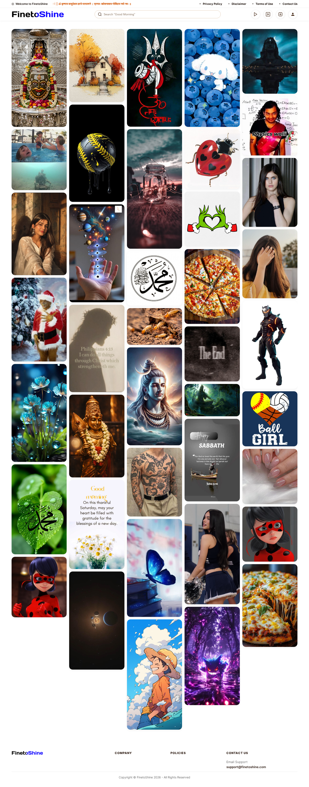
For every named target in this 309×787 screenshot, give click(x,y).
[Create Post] (280, 14)
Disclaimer (239, 3)
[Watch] (268, 14)
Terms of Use (264, 3)
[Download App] (255, 14)
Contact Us (290, 3)
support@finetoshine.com (246, 767)
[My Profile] (292, 14)
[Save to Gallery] (62, 41)
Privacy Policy (212, 3)
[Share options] (62, 34)
